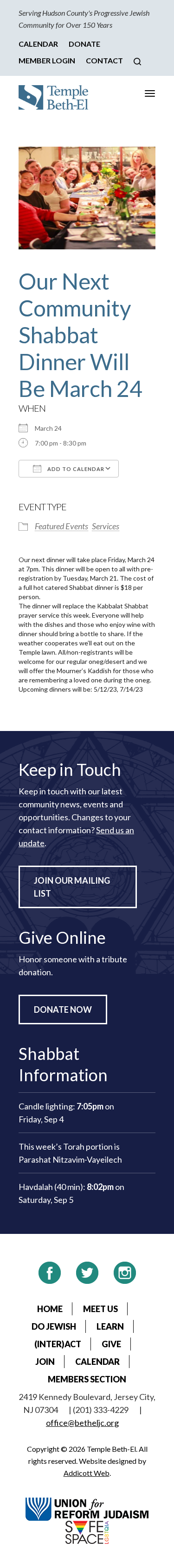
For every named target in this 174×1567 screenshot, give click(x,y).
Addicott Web (87, 1472)
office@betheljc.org (82, 1423)
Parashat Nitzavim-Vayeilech (70, 1159)
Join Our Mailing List (72, 886)
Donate (84, 43)
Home (50, 1309)
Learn (110, 1326)
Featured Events (61, 526)
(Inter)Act (57, 1344)
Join (45, 1361)
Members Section (87, 1379)
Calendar (38, 43)
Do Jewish (54, 1326)
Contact (104, 60)
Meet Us (100, 1309)
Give (111, 1344)
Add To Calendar (75, 469)
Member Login (47, 60)
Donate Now (63, 1009)
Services (105, 526)
